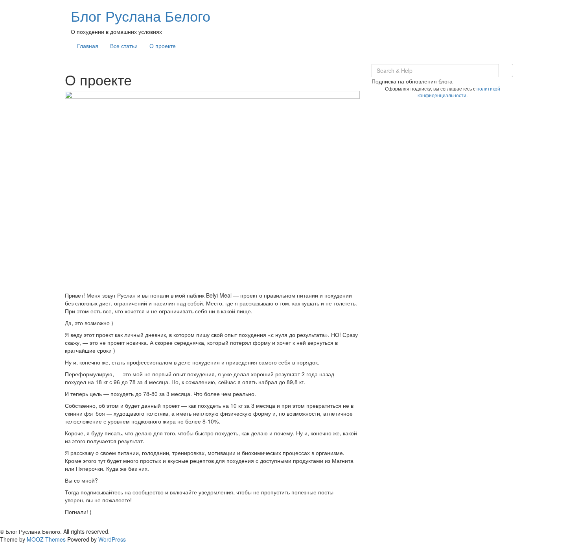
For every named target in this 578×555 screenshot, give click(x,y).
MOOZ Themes (46, 539)
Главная (87, 46)
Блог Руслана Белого (140, 16)
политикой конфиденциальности (459, 91)
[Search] (506, 70)
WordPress (112, 539)
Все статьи (124, 46)
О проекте (162, 46)
